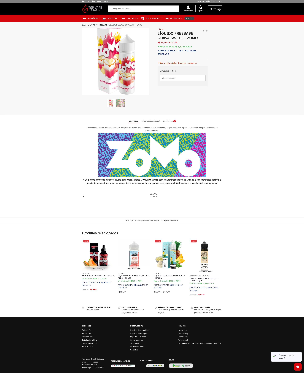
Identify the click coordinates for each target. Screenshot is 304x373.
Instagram (182, 330)
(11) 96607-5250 (215, 1)
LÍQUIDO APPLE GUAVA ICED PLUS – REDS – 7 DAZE (134, 277)
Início (84, 25)
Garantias (134, 350)
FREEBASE (103, 25)
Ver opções (169, 299)
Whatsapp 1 (183, 337)
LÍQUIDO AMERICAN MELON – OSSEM (98, 276)
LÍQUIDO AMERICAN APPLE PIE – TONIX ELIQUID (204, 279)
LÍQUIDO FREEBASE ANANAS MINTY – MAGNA (169, 277)
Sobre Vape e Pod (89, 343)
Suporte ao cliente (138, 337)
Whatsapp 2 (183, 340)
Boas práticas (87, 346)
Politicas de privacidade (140, 330)
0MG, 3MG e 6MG (204, 276)
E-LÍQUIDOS (93, 25)
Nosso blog (183, 333)
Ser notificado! (98, 299)
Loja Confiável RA (89, 340)
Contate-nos (87, 337)
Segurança (134, 343)
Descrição (133, 121)
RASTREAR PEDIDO (100, 1)
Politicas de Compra (138, 333)
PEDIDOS (87, 1)
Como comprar (136, 340)
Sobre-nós (86, 330)
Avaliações (168, 121)
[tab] (133, 119)
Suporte (201, 11)
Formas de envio (137, 346)
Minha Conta (188, 11)
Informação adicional (151, 121)
